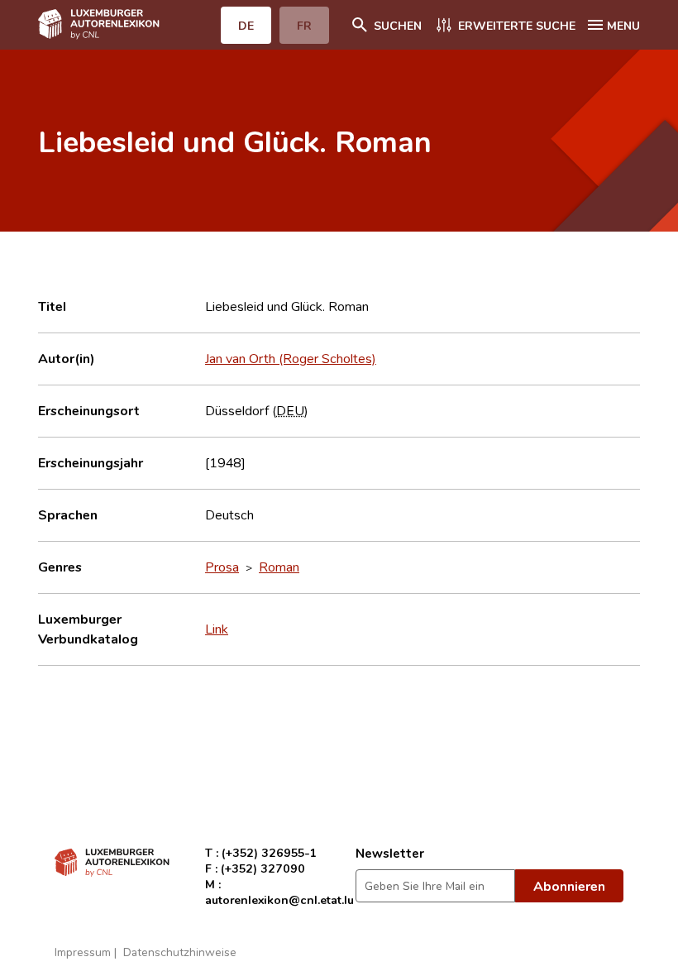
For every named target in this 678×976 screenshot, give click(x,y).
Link (216, 628)
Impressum (83, 951)
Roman (279, 566)
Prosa (222, 566)
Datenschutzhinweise (179, 951)
